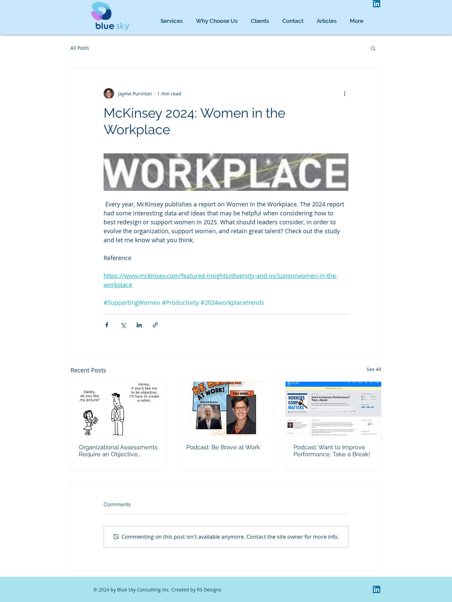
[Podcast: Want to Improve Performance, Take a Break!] (333, 408)
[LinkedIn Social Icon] (376, 3)
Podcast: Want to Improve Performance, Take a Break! (332, 451)
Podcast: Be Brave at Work (223, 447)
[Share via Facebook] (107, 325)
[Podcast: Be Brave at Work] (226, 408)
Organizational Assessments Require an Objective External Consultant (118, 451)
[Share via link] (155, 325)
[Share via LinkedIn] (139, 325)
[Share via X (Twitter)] (123, 325)
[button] (373, 48)
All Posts (79, 48)
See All (374, 369)
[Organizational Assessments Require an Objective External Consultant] (118, 408)
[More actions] (344, 93)
